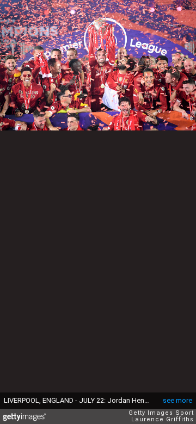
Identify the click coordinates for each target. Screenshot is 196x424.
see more (177, 400)
